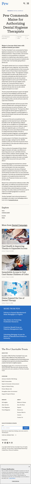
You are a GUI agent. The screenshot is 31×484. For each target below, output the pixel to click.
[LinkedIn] (7, 443)
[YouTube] (12, 443)
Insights (4, 399)
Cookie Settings (15, 481)
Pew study (9, 163)
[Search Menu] (24, 3)
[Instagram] (5, 443)
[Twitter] (9, 442)
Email (3, 425)
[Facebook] (3, 443)
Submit (26, 427)
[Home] (15, 349)
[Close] (29, 466)
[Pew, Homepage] (5, 3)
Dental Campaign (19, 225)
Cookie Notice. (12, 478)
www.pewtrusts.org (13, 200)
